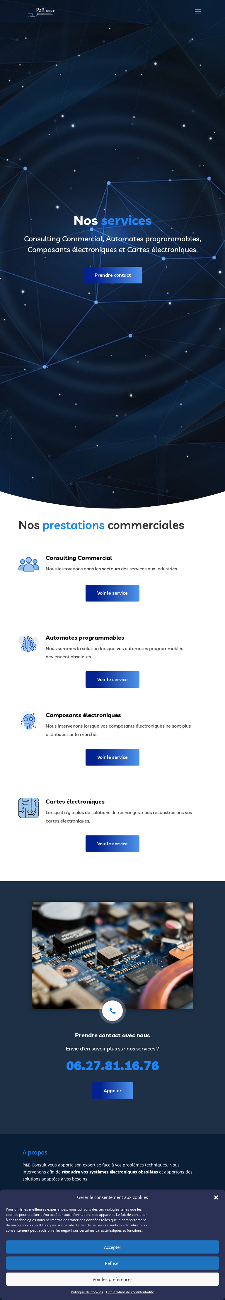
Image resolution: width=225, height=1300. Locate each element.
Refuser (112, 1263)
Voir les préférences (112, 1279)
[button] (216, 1197)
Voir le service (112, 593)
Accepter (112, 1247)
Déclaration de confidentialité (130, 1291)
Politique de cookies (87, 1291)
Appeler (113, 1090)
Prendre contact (113, 275)
